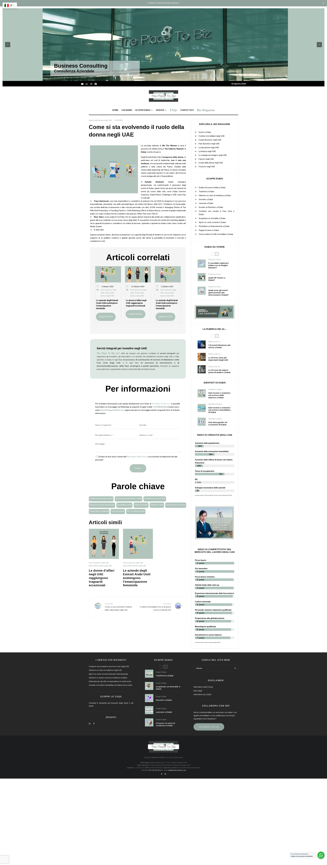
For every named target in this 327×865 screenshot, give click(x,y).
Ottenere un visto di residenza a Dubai (215, 195)
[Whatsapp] (87, 84)
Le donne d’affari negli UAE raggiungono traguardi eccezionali (136, 303)
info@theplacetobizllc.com (112, 410)
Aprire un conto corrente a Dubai (212, 222)
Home (115, 110)
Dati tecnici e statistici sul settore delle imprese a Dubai (219, 395)
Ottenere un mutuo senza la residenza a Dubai (108, 678)
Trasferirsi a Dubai (206, 191)
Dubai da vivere (214, 260)
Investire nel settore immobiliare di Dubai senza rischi (110, 685)
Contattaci (187, 110)
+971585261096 (159, 407)
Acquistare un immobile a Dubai (212, 218)
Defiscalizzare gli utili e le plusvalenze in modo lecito (110, 681)
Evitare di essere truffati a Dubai (212, 187)
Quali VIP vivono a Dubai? (216, 279)
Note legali (198, 691)
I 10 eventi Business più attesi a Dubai (219, 346)
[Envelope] (82, 84)
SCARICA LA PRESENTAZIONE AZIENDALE (163, 3)
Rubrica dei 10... (215, 342)
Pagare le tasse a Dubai (209, 230)
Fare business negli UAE (99, 563)
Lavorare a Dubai (206, 203)
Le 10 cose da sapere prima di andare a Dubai (219, 371)
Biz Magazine (206, 110)
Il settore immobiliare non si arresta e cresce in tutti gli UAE (155, 607)
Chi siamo (126, 110)
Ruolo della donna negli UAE (100, 120)
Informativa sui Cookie (202, 694)
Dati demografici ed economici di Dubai (217, 423)
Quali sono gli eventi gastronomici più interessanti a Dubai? (218, 292)
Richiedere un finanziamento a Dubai (214, 226)
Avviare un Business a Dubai (211, 207)
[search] (235, 668)
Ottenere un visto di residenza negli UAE (105, 670)
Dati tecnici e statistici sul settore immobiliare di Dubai (219, 410)
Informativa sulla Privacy (137, 457)
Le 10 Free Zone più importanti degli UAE (218, 359)
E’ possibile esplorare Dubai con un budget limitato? (218, 265)
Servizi (160, 110)
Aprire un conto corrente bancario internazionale (108, 674)
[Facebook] (96, 84)
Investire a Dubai (206, 199)
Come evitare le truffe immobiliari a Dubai (216, 234)
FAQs (173, 110)
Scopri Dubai (142, 110)
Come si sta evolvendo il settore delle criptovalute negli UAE (118, 607)
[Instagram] (91, 84)
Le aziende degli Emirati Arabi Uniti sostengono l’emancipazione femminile (136, 578)
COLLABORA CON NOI (209, 727)
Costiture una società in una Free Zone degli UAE (109, 666)
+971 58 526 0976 (154, 770)
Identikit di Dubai (215, 389)
